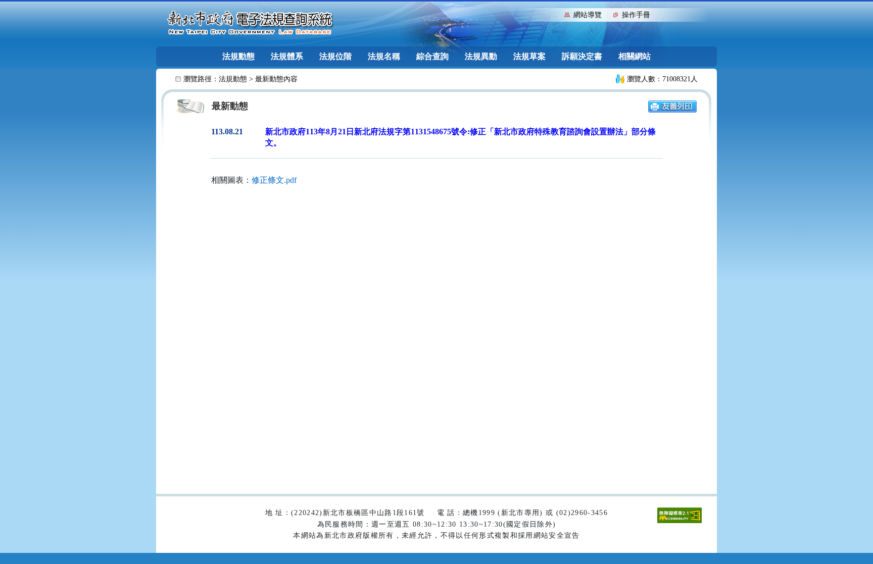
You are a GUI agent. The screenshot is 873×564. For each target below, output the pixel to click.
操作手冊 (636, 15)
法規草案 (529, 56)
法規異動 (481, 56)
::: (554, 14)
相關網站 (634, 56)
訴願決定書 (582, 56)
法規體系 (287, 56)
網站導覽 (587, 15)
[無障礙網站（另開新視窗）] (679, 515)
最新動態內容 (276, 79)
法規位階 (335, 56)
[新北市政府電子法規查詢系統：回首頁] (250, 23)
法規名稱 (384, 56)
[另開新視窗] (672, 105)
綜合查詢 (432, 56)
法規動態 (238, 56)
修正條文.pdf (274, 180)
